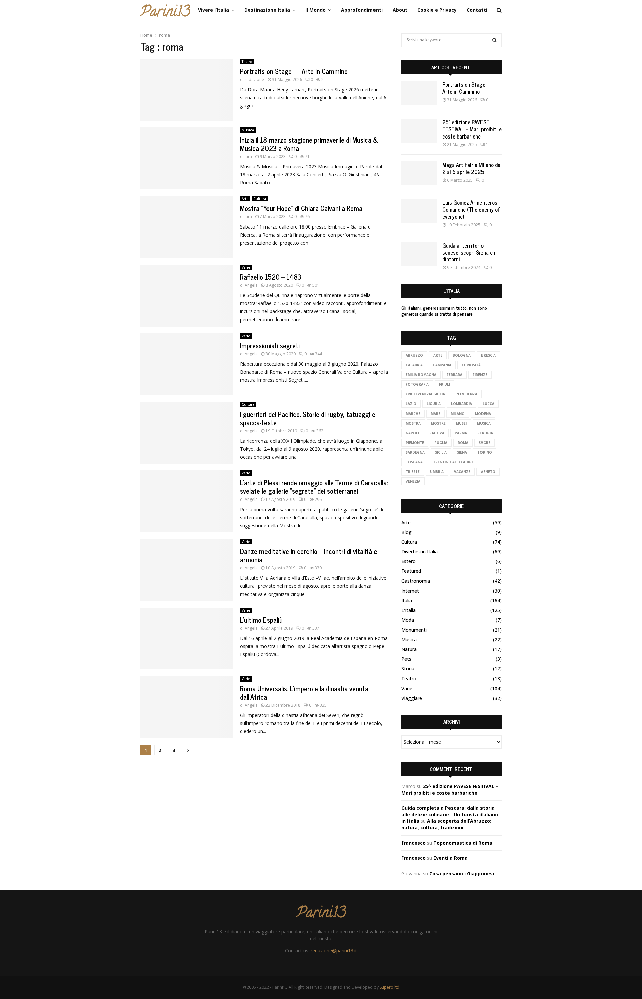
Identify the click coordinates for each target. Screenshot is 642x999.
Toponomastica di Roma (462, 843)
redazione (254, 79)
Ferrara (454, 374)
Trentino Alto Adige (453, 462)
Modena (483, 413)
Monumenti (414, 630)
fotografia (417, 384)
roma (463, 442)
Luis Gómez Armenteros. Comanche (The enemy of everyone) (471, 209)
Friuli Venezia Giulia (425, 394)
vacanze (462, 471)
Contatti (477, 10)
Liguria (434, 403)
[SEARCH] (494, 40)
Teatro (247, 61)
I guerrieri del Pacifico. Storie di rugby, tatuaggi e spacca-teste (308, 418)
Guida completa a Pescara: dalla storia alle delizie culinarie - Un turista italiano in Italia (449, 814)
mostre (438, 423)
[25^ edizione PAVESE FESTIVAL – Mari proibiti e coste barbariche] (419, 131)
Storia (407, 668)
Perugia (485, 433)
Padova (436, 433)
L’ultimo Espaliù (261, 619)
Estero (408, 561)
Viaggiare (411, 698)
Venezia (413, 481)
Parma (461, 433)
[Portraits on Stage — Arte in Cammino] (419, 93)
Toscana (414, 462)
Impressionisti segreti (270, 345)
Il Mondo (315, 10)
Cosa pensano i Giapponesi (461, 873)
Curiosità (471, 365)
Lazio (411, 403)
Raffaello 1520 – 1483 (270, 276)
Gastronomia (415, 581)
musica (484, 423)
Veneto (488, 471)
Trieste (413, 471)
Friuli (444, 384)
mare (435, 413)
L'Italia (408, 610)
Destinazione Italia (267, 10)
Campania (442, 365)
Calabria (414, 365)
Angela (251, 285)
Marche (413, 413)
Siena (462, 452)
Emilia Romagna (421, 374)
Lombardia (461, 403)
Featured (411, 571)
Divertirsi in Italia (419, 551)
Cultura (259, 198)
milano (458, 413)
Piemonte (415, 442)
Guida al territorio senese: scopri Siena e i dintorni (468, 252)
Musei (461, 423)
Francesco (413, 858)
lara (248, 156)
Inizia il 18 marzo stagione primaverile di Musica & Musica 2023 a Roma (309, 144)
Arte (245, 198)
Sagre (484, 442)
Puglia (440, 442)
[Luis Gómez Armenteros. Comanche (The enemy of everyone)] (419, 211)
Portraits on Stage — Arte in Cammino (294, 71)
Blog (406, 532)
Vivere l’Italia (213, 10)
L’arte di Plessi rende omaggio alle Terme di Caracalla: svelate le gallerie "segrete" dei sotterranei (314, 486)
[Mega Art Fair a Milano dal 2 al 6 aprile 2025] (419, 173)
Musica (248, 130)
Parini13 (165, 13)
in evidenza (466, 394)
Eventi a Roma (450, 858)
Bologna (462, 355)
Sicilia (441, 452)
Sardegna (415, 452)
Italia (406, 600)
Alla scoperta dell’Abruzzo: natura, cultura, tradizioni (446, 824)
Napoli (412, 433)
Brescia (488, 355)
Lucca (488, 403)
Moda (407, 620)
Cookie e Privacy (437, 10)
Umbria (437, 471)
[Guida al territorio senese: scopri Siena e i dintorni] (419, 254)
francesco (413, 843)
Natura (409, 649)
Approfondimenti (362, 10)
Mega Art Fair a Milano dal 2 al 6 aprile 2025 (472, 168)
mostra (413, 423)
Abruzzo (414, 355)
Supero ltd (389, 987)
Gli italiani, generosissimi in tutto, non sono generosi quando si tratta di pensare (444, 310)
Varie (246, 267)
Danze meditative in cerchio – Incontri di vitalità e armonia (308, 555)
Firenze (480, 374)
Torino (484, 452)
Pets (406, 659)
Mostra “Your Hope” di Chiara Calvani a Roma (301, 208)
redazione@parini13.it (334, 950)
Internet (410, 590)
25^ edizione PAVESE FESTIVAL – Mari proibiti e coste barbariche (472, 129)
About (400, 10)
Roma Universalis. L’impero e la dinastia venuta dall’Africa (304, 692)
